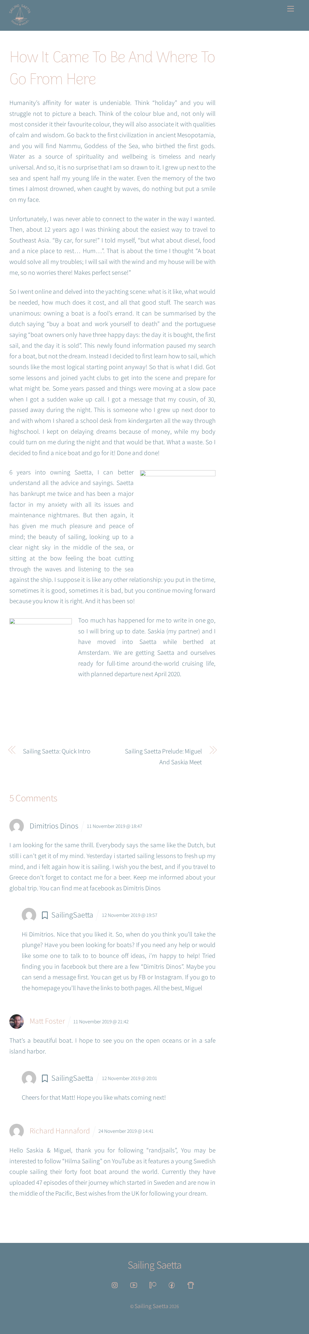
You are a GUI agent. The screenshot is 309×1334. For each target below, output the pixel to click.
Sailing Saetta (151, 1306)
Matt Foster (47, 1021)
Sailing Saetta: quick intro (57, 751)
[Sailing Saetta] (19, 23)
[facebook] (172, 1284)
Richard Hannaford (60, 1131)
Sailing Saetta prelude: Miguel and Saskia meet (163, 756)
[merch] (191, 1284)
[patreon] (153, 1284)
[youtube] (134, 1284)
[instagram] (115, 1284)
